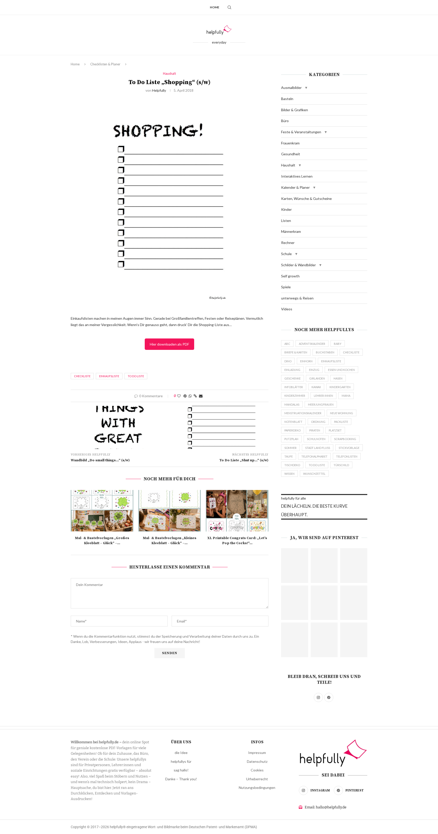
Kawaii (316, 387)
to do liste (136, 376)
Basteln (287, 99)
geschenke (292, 378)
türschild (341, 465)
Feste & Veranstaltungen (301, 132)
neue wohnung (341, 413)
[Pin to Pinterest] (185, 396)
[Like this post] (179, 396)
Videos (286, 309)
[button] (306, 87)
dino (287, 361)
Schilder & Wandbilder (298, 265)
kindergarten (340, 387)
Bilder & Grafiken (294, 110)
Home (214, 7)
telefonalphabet (314, 456)
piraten (314, 430)
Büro (285, 121)
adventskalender (312, 343)
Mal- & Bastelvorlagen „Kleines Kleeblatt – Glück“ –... (169, 540)
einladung (292, 369)
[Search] (229, 7)
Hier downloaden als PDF (169, 344)
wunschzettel (314, 473)
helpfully (159, 90)
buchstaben (325, 352)
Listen (286, 220)
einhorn (306, 361)
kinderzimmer (294, 395)
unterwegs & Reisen (297, 298)
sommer (290, 447)
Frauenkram (290, 143)
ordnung (318, 421)
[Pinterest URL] (294, 565)
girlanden (317, 378)
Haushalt (288, 165)
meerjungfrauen (321, 404)
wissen (289, 473)
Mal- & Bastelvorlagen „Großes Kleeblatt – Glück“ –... (102, 540)
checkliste (82, 376)
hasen (338, 378)
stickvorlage (349, 447)
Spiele (286, 287)
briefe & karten (295, 352)
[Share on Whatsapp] (190, 396)
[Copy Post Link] (195, 396)
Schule (286, 254)
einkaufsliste (109, 376)
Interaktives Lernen (297, 176)
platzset (335, 430)
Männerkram (291, 231)
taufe (288, 456)
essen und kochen (341, 369)
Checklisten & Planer (105, 64)
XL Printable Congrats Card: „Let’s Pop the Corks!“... (237, 540)
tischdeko (292, 465)
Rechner (288, 242)
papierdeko (292, 430)
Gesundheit (290, 154)
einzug (314, 369)
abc (287, 343)
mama (346, 395)
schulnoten (316, 439)
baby (337, 343)
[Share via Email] (201, 396)
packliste (341, 421)
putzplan (291, 439)
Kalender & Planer (295, 187)
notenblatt (293, 421)
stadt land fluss (317, 447)
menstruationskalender (302, 413)
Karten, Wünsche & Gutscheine (306, 198)
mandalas (291, 404)
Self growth (290, 276)
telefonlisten (346, 456)
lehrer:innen (323, 395)
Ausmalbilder (291, 87)
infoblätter (293, 387)
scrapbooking (345, 439)
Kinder (286, 209)
